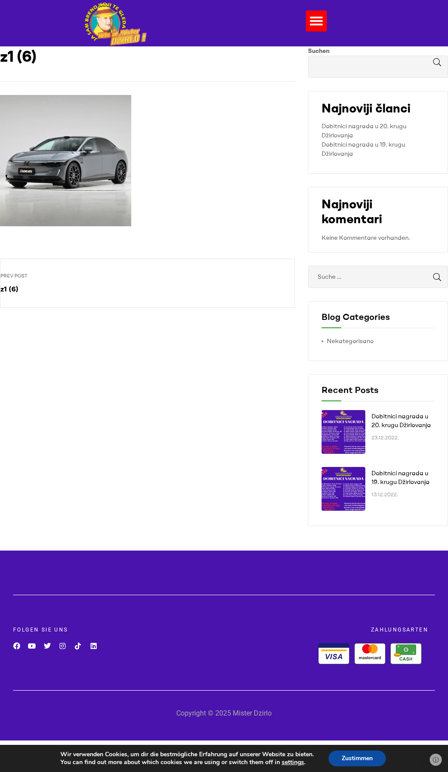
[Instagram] (62, 645)
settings (293, 762)
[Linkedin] (93, 645)
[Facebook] (16, 645)
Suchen (318, 51)
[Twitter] (47, 645)
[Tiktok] (78, 645)
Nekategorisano (350, 341)
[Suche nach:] (378, 277)
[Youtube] (31, 645)
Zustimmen (357, 758)
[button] (316, 21)
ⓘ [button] (436, 760)
